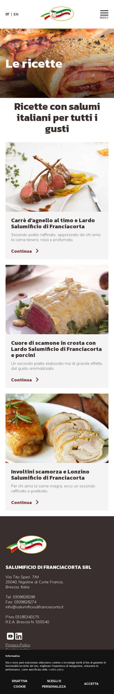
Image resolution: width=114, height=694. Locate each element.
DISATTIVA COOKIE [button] (19, 683)
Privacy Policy (18, 644)
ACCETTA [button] (91, 683)
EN (16, 14)
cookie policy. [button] (56, 669)
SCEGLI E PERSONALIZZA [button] (54, 683)
